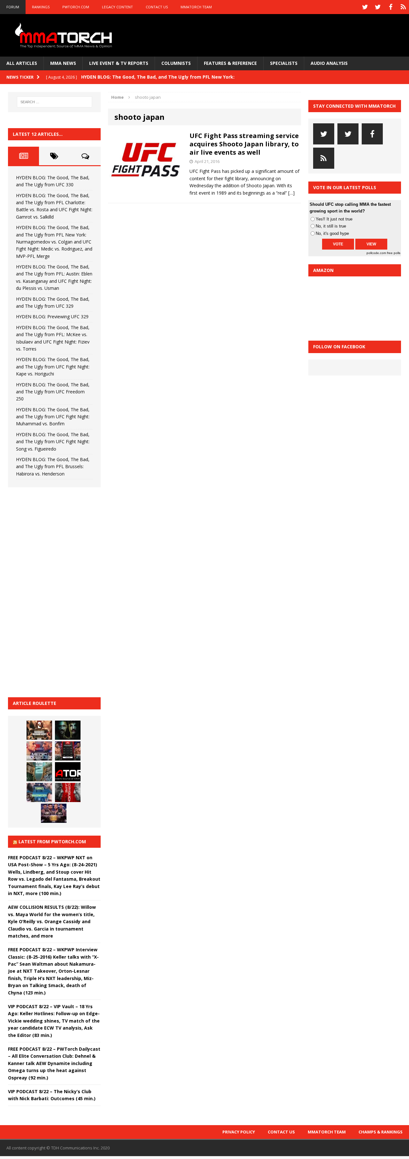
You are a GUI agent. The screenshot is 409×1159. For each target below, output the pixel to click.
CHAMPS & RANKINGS (381, 1132)
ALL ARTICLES (21, 63)
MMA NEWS (63, 63)
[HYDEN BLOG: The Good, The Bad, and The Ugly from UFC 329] (39, 771)
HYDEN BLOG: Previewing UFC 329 (52, 316)
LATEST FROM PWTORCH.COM (52, 841)
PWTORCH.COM (75, 6)
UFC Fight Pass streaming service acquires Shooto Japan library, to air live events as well (244, 144)
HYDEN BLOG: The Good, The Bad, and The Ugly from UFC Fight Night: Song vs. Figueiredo (52, 441)
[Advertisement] (56, 591)
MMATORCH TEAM (196, 6)
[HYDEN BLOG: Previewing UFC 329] (68, 771)
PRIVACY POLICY (238, 1132)
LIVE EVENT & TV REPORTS (118, 63)
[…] (291, 193)
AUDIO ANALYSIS (329, 63)
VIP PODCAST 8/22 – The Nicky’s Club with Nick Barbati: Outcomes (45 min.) (52, 1094)
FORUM (12, 6)
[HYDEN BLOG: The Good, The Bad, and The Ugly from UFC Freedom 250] (53, 813)
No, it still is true (331, 226)
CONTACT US (157, 6)
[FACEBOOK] (390, 7)
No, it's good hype (332, 233)
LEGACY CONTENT (117, 6)
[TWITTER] (365, 7)
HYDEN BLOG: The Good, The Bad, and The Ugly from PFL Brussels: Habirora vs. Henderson (52, 466)
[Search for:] (54, 102)
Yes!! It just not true (334, 219)
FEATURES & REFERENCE (230, 63)
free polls (393, 253)
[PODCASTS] (403, 7)
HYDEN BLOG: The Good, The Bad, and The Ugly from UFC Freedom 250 (52, 392)
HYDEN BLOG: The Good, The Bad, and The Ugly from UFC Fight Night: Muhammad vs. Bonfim (52, 416)
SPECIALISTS (283, 63)
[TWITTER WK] (377, 7)
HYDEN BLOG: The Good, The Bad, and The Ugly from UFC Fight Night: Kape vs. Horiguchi (52, 366)
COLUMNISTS (176, 63)
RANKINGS (41, 6)
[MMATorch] (64, 35)
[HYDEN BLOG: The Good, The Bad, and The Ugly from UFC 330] (39, 730)
